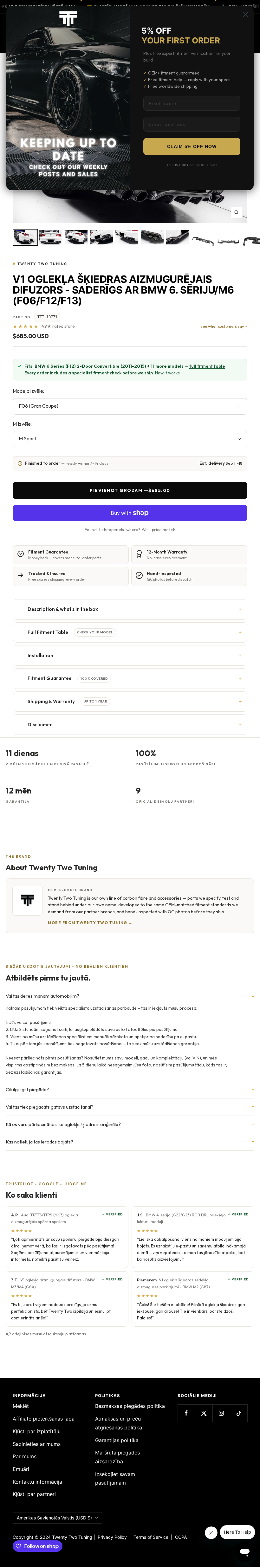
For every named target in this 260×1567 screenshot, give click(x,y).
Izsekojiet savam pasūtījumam (115, 1478)
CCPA (179, 1537)
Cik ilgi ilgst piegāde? (27, 1089)
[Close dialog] (245, 14)
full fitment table (207, 366)
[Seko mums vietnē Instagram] (221, 1413)
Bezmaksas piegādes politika (130, 1406)
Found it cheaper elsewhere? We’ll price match (130, 529)
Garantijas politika (117, 1440)
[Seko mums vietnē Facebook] (186, 1413)
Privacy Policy (112, 1537)
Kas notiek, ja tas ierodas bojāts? (39, 1142)
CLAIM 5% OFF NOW (192, 146)
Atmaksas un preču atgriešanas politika (118, 1423)
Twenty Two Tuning (42, 264)
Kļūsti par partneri (34, 1494)
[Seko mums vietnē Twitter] (203, 1413)
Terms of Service (152, 1537)
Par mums (24, 1456)
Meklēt (21, 1406)
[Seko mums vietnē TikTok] (238, 1413)
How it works (167, 373)
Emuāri (21, 1469)
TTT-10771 (47, 317)
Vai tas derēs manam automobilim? (42, 996)
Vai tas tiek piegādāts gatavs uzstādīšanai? (50, 1107)
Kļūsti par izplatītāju (37, 1431)
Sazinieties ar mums (37, 1444)
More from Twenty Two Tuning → (90, 922)
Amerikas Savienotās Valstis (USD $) (54, 1517)
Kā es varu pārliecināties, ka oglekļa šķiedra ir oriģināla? (63, 1124)
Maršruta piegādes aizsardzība (117, 1457)
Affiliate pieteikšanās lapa (44, 1418)
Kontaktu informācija (37, 1482)
